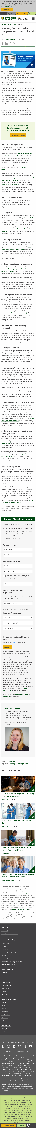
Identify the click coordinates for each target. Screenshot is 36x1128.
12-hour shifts (29, 218)
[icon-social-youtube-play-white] (30, 1046)
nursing (12, 764)
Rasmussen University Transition (11, 962)
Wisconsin (4, 1018)
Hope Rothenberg (7, 880)
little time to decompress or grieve (13, 313)
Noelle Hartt (5, 853)
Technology (5, 994)
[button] (33, 18)
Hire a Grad (5, 943)
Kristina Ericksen (9, 39)
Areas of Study (7, 970)
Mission (3, 955)
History (3, 946)
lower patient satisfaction (10, 185)
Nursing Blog (12, 24)
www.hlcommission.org (19, 909)
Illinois (3, 1005)
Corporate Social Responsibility (10, 940)
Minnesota (4, 1011)
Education (4, 979)
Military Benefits (6, 1029)
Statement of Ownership (9, 965)
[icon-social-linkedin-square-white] (13, 1046)
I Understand (6, 10)
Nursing (3, 991)
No (11, 642)
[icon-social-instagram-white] (8, 1046)
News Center (5, 958)
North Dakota (5, 1015)
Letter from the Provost (8, 952)
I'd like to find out (20, 642)
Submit (6, 647)
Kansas (3, 1008)
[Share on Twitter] (14, 43)
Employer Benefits (7, 1032)
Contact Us (4, 931)
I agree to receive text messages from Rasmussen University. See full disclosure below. (18, 577)
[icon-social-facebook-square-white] (2, 1046)
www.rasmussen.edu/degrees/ (24, 894)
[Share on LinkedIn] (6, 43)
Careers (3, 937)
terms (26, 694)
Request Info (21, 14)
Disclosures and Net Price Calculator (11, 1038)
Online (3, 1021)
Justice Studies (5, 988)
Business (4, 973)
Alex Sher (4, 800)
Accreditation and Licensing (9, 934)
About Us (4, 928)
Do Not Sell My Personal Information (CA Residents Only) (16, 1042)
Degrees (3, 24)
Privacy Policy (26, 1038)
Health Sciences (6, 982)
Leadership (4, 949)
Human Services (6, 985)
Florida (3, 1002)
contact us (6, 696)
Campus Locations (8, 999)
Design (3, 976)
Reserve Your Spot (17, 135)
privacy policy (8, 6)
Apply (31, 14)
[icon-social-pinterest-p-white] (19, 1046)
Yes (6, 642)
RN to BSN (11, 761)
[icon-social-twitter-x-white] (25, 1046)
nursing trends (22, 764)
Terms (3, 1040)
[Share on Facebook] (2, 43)
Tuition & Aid (6, 1026)
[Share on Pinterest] (10, 43)
